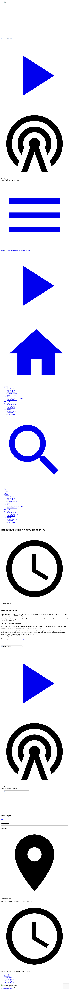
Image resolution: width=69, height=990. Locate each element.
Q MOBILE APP (11, 404)
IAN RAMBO (10, 388)
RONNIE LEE (11, 392)
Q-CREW (6, 387)
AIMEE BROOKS (11, 390)
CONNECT (7, 403)
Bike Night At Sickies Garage (15, 398)
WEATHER (7, 401)
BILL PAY (10, 413)
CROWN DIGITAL (12, 411)
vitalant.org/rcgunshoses (24, 639)
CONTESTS (7, 396)
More (2, 819)
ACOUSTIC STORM (12, 395)
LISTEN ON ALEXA (12, 406)
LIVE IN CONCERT (12, 393)
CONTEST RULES (12, 400)
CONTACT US (11, 408)
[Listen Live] (34, 75)
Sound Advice (11, 414)
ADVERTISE (7, 409)
